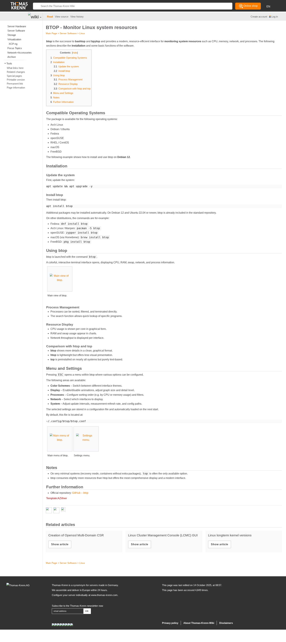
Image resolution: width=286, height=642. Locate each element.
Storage (11, 35)
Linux (82, 33)
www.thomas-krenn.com (104, 595)
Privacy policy (170, 623)
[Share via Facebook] (49, 510)
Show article (60, 544)
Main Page (51, 33)
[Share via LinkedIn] (57, 510)
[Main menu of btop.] (60, 439)
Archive (11, 56)
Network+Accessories (19, 52)
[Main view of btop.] (60, 279)
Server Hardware (16, 26)
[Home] (19, 5)
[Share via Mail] (64, 510)
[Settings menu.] (86, 439)
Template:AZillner (56, 498)
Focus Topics (14, 48)
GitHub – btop (80, 492)
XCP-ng (13, 43)
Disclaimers (226, 623)
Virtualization (14, 39)
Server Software (68, 33)
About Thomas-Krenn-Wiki (198, 623)
